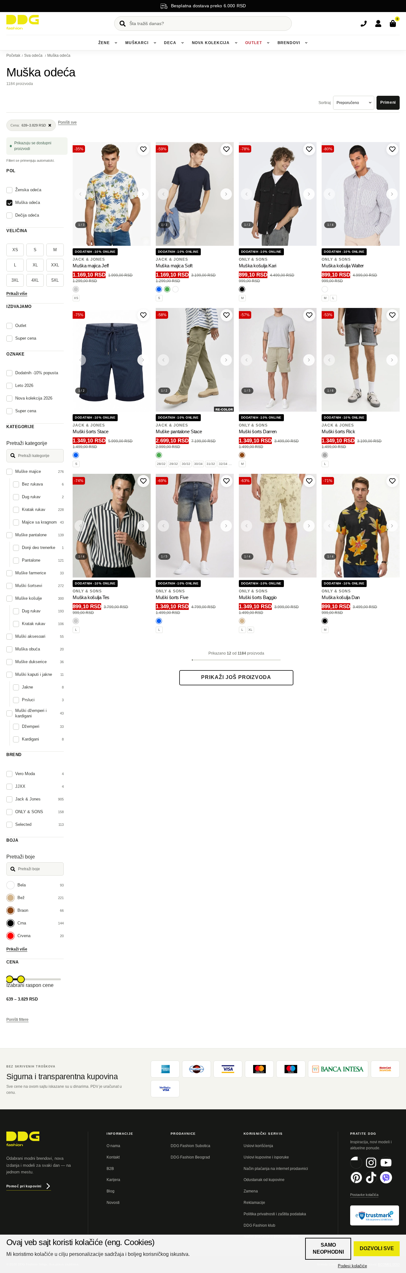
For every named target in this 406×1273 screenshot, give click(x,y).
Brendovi (289, 43)
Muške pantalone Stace (179, 431)
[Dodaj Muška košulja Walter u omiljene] (392, 149)
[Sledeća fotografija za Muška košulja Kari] (309, 194)
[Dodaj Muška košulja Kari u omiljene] (309, 149)
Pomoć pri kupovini (24, 1186)
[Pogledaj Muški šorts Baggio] (278, 526)
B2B (110, 1168)
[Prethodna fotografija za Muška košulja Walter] (329, 194)
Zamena (251, 1191)
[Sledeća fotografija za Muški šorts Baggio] (309, 526)
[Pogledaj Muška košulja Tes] (112, 526)
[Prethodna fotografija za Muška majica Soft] (163, 194)
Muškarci (136, 43)
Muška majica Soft (174, 265)
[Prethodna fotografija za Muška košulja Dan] (329, 526)
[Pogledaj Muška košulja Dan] (361, 526)
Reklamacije (254, 1202)
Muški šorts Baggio (258, 597)
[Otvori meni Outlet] (268, 42)
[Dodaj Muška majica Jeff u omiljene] (143, 149)
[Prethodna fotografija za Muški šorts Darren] (246, 360)
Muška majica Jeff (91, 265)
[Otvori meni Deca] (183, 42)
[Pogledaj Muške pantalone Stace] (195, 360)
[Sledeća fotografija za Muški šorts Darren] (309, 360)
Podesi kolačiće (352, 1265)
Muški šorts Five (172, 597)
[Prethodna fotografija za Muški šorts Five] (163, 526)
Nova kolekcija (211, 43)
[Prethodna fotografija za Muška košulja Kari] (246, 194)
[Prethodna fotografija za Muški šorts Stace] (80, 360)
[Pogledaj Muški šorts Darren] (278, 360)
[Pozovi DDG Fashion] (363, 23)
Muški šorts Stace (90, 431)
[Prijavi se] (378, 23)
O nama (113, 1146)
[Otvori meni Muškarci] (155, 42)
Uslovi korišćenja (258, 1146)
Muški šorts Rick (338, 431)
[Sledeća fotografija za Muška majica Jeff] (143, 194)
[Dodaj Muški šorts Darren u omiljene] (309, 315)
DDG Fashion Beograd (190, 1157)
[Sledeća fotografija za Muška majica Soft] (226, 194)
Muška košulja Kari (257, 265)
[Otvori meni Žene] (116, 42)
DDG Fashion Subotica (190, 1146)
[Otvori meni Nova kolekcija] (236, 42)
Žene (104, 43)
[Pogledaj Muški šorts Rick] (361, 360)
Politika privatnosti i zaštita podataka (275, 1214)
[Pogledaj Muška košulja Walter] (361, 194)
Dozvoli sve (377, 1248)
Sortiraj (324, 103)
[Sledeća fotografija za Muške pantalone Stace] (226, 360)
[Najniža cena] (9, 979)
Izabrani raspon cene (30, 985)
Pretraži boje (20, 856)
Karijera (113, 1180)
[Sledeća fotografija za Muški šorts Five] (226, 526)
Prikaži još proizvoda (236, 677)
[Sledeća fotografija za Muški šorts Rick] (392, 360)
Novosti (113, 1202)
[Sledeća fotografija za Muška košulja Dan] (392, 526)
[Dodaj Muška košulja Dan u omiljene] (392, 481)
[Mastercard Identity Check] (385, 1069)
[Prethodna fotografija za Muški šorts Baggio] (246, 526)
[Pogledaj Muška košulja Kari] (278, 194)
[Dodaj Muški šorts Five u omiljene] (226, 481)
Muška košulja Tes (91, 597)
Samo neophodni (328, 1248)
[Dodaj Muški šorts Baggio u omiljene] (309, 481)
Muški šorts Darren (258, 431)
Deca (170, 43)
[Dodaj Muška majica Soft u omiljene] (226, 149)
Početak (13, 55)
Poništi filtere (17, 1019)
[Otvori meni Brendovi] (306, 42)
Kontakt (113, 1157)
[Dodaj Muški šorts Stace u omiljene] (143, 315)
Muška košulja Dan (341, 597)
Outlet (253, 43)
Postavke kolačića (364, 1195)
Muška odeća (58, 55)
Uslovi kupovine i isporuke (266, 1157)
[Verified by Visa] (165, 1088)
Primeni (388, 102)
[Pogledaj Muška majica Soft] (195, 194)
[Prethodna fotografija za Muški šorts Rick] (329, 360)
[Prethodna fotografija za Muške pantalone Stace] (163, 360)
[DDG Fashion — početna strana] (22, 22)
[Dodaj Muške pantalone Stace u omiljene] (226, 315)
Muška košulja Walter (343, 265)
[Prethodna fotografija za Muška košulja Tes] (80, 526)
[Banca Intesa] (338, 1069)
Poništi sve (67, 122)
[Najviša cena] (21, 979)
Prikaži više (16, 293)
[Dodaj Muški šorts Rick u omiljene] (392, 315)
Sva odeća (33, 55)
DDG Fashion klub (259, 1225)
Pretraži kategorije (26, 443)
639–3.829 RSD (28, 125)
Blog (111, 1191)
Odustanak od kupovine (264, 1180)
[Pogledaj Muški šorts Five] (195, 526)
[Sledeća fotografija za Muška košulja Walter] (392, 194)
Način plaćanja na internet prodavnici (276, 1168)
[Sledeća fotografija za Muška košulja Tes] (143, 526)
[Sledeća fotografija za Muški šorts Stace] (143, 360)
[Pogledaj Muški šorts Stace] (112, 360)
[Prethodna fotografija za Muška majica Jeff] (80, 194)
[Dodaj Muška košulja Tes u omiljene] (143, 481)
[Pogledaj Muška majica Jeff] (112, 194)
